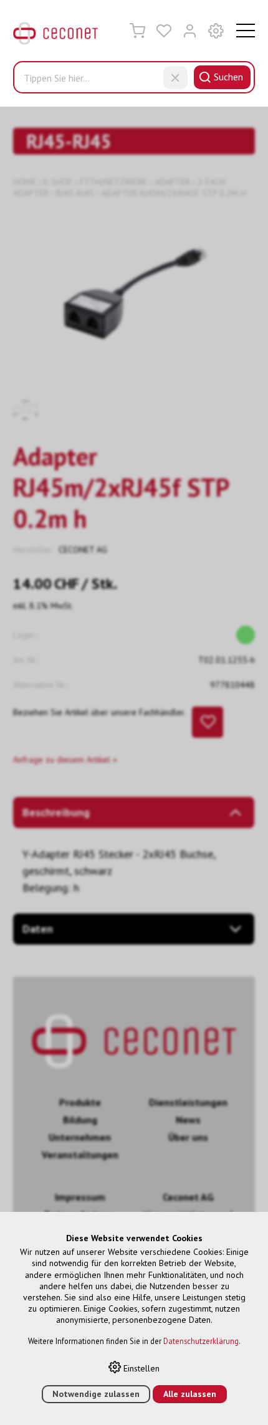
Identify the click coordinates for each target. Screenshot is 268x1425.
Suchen (228, 76)
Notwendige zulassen (96, 1393)
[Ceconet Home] (55, 36)
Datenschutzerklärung (201, 1341)
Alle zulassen (189, 1393)
